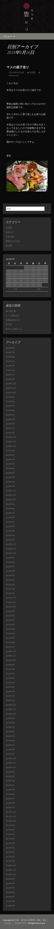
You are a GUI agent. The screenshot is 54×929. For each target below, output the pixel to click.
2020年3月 (10, 691)
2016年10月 (11, 874)
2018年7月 (10, 780)
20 (15, 280)
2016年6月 (10, 892)
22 (27, 280)
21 (21, 280)
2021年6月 (10, 624)
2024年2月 (10, 481)
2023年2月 (10, 535)
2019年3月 (10, 745)
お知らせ (10, 232)
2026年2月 (10, 374)
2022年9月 (10, 557)
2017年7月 (10, 834)
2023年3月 (10, 531)
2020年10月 (11, 660)
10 (39, 272)
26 (9, 285)
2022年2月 (10, 589)
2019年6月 (10, 731)
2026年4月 (10, 365)
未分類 (32, 72)
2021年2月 (10, 642)
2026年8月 (10, 348)
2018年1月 (10, 807)
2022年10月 (11, 553)
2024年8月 (10, 455)
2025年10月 (11, 392)
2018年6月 (10, 785)
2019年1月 (10, 754)
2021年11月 (11, 602)
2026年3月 (10, 370)
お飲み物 (10, 236)
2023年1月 (10, 539)
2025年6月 (10, 410)
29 (27, 285)
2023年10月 (11, 499)
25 (45, 280)
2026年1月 (10, 379)
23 (33, 280)
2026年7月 (10, 352)
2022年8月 (10, 562)
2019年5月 (10, 736)
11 (45, 272)
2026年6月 (10, 357)
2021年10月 (11, 606)
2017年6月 (10, 838)
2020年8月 (10, 669)
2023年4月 (10, 526)
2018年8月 (10, 776)
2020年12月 (11, 651)
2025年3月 (10, 423)
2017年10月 (11, 821)
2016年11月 (11, 870)
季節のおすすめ (13, 241)
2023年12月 (11, 490)
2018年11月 (11, 763)
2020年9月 (10, 664)
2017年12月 (11, 812)
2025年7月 (10, 406)
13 (15, 276)
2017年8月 (10, 830)
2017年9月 (10, 825)
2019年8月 (10, 722)
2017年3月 (10, 852)
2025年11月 (11, 388)
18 (45, 276)
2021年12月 (11, 597)
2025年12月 (11, 383)
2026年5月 (10, 361)
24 (39, 280)
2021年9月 (10, 611)
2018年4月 (10, 794)
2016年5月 (10, 896)
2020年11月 (11, 656)
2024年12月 (11, 437)
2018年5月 (10, 789)
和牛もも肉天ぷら (14, 329)
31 (39, 285)
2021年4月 (10, 633)
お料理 (9, 227)
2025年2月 (10, 428)
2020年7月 (10, 673)
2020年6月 (10, 678)
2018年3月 (10, 798)
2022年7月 (10, 566)
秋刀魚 (9, 324)
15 (27, 276)
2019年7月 (10, 727)
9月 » (39, 289)
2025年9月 (10, 397)
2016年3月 (10, 905)
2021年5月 (10, 629)
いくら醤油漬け (13, 315)
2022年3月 (10, 584)
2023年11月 (11, 495)
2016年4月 (10, 901)
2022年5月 (10, 575)
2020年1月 (10, 700)
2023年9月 (10, 504)
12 (9, 276)
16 (33, 276)
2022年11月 (11, 548)
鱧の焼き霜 (11, 311)
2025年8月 (10, 401)
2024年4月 (10, 473)
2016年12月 (11, 865)
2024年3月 (10, 477)
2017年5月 (10, 843)
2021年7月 (10, 620)
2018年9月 (10, 772)
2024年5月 (10, 468)
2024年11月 (11, 441)
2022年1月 (10, 593)
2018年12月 (11, 758)
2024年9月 (10, 450)
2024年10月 (11, 446)
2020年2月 (10, 696)
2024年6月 (10, 464)
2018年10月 (11, 767)
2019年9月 (10, 718)
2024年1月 (10, 486)
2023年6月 (10, 517)
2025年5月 (10, 415)
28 (21, 285)
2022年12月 (11, 544)
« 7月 (15, 289)
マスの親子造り (17, 67)
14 (21, 276)
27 (15, 285)
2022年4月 (10, 580)
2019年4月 (10, 740)
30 (33, 285)
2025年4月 (10, 419)
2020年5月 (10, 682)
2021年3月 (10, 638)
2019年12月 (11, 705)
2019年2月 (10, 749)
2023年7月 (10, 513)
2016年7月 (10, 888)
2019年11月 (11, 709)
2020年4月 (10, 687)
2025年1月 (10, 432)
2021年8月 (10, 615)
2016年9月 (10, 879)
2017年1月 (10, 861)
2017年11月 (11, 816)
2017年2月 (10, 856)
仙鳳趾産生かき (13, 320)
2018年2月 (10, 803)
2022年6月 (10, 571)
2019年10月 (11, 714)
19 (9, 280)
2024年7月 (10, 459)
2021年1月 (10, 647)
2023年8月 (10, 508)
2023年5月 (10, 522)
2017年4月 (10, 847)
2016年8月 (10, 883)
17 (39, 276)
